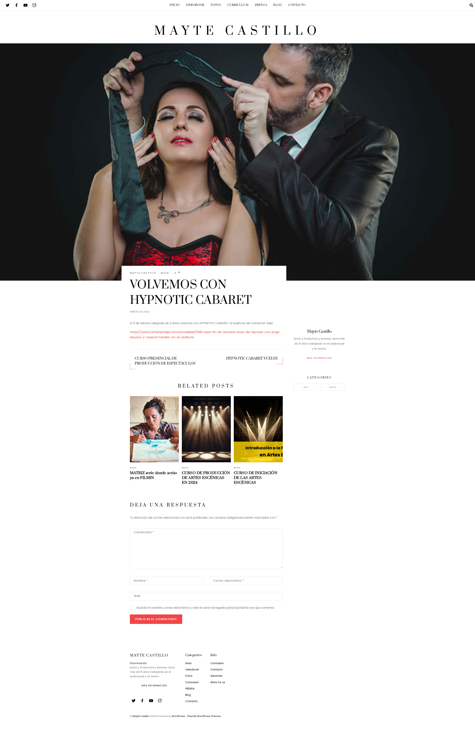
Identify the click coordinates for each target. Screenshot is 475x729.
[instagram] (34, 5)
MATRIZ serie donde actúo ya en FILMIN (153, 475)
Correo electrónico (228, 581)
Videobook (195, 5)
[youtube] (25, 5)
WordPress (178, 716)
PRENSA (261, 5)
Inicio (174, 5)
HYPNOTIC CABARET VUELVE (252, 358)
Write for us (217, 682)
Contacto (296, 5)
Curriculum (238, 5)
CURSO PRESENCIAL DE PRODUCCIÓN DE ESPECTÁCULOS (165, 361)
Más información (319, 358)
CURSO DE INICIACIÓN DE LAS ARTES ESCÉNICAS (256, 478)
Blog (277, 5)
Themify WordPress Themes (204, 716)
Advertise (216, 676)
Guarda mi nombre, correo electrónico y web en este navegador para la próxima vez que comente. (205, 608)
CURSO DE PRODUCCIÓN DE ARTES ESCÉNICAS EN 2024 (206, 478)
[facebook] (16, 5)
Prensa (332, 387)
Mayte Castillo (143, 273)
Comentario (144, 532)
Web (137, 596)
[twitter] (7, 5)
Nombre (141, 581)
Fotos (216, 5)
